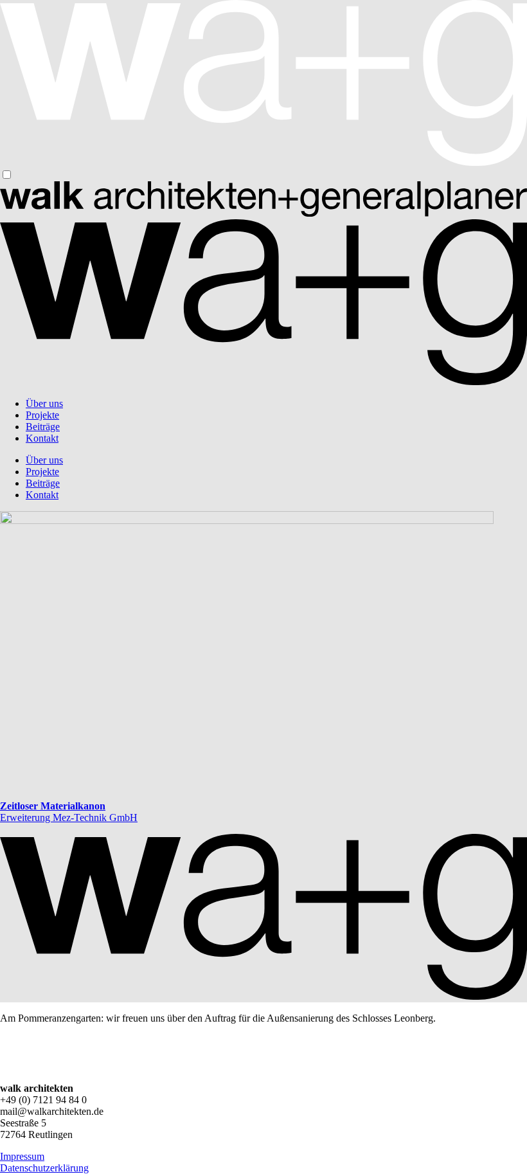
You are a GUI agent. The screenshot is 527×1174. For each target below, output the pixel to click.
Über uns (44, 403)
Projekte (42, 415)
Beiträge (43, 426)
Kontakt (42, 438)
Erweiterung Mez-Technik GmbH (69, 811)
